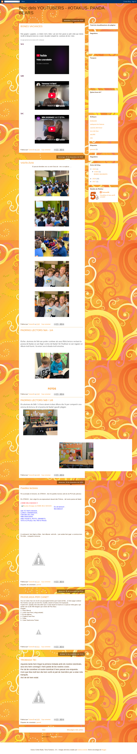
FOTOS (52, 388)
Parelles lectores (29, 488)
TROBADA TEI (28, 660)
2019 (94, 178)
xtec (91, 138)
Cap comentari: (46, 150)
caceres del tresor (96, 128)
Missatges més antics (75, 730)
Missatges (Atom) (56, 736)
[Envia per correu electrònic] (55, 150)
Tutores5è (105, 192)
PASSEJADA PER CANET (35, 597)
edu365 (92, 134)
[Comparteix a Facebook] (61, 150)
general (38, 584)
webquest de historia (97, 124)
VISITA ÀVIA (27, 162)
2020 (94, 169)
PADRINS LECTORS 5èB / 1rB (37, 400)
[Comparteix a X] (59, 150)
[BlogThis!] (57, 150)
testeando (93, 121)
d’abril (96, 172)
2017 (94, 181)
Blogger (103, 750)
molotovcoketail (82, 750)
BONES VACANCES (31, 26)
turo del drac (94, 131)
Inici (43, 730)
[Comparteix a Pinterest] (63, 150)
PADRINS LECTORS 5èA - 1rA (37, 330)
